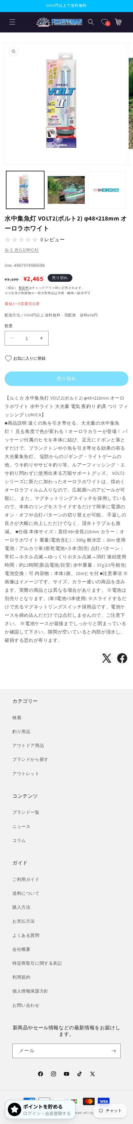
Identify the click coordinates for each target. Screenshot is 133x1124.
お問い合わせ (26, 1005)
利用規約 (21, 977)
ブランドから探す (30, 759)
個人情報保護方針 (30, 991)
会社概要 (21, 949)
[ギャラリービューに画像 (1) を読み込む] (25, 190)
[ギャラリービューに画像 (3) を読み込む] (107, 190)
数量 (9, 325)
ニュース (21, 826)
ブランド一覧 (26, 812)
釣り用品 (21, 731)
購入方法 (21, 907)
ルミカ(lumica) (22, 249)
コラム (19, 840)
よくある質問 (26, 935)
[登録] (113, 1051)
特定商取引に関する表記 (37, 963)
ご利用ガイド (26, 879)
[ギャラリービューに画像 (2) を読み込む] (66, 190)
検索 (16, 717)
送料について (26, 893)
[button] (12, 22)
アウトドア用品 (28, 745)
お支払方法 (23, 921)
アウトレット (26, 773)
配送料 (24, 288)
